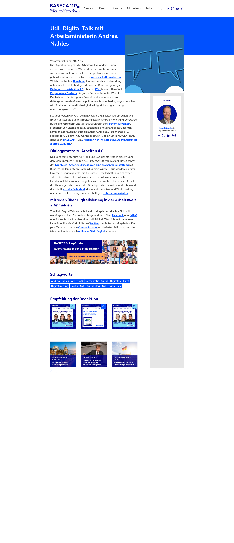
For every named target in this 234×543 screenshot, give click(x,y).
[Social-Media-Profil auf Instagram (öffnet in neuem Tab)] (174, 135)
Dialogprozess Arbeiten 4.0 (66, 89)
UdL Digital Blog (90, 286)
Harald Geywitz (166, 128)
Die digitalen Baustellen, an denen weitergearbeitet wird (123, 361)
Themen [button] (88, 8)
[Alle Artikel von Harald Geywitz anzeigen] (167, 114)
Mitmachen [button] (133, 8)
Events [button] (103, 8)
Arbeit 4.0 (77, 281)
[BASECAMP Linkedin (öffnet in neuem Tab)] (168, 8)
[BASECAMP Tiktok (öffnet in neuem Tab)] (182, 8)
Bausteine (79, 81)
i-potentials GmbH (118, 123)
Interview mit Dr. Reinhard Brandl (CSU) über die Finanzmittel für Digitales (92, 361)
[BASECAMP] (64, 8)
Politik (74, 286)
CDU (98, 89)
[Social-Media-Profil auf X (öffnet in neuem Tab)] (163, 135)
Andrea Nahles (60, 281)
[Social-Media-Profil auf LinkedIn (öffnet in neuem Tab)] (168, 135)
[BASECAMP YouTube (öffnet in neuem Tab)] (177, 8)
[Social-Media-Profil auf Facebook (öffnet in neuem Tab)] (159, 135)
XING (133, 215)
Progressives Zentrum (63, 93)
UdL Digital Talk (111, 286)
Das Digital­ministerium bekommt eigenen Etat (60, 361)
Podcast (150, 8)
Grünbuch (61, 165)
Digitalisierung (59, 286)
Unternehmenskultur (115, 193)
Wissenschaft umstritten (106, 77)
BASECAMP (70, 140)
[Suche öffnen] (160, 8)
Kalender (118, 8)
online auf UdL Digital (91, 231)
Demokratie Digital (96, 281)
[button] (51, 333)
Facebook (118, 215)
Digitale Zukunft (119, 281)
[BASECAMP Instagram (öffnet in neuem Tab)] (173, 8)
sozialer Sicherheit (74, 189)
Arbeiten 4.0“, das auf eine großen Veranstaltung (99, 165)
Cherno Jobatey (88, 227)
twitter (94, 223)
